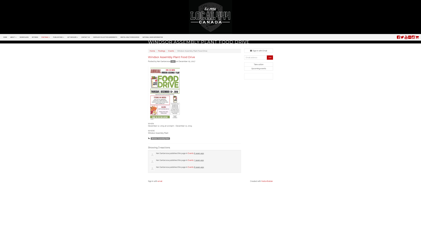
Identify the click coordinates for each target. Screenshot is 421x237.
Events (171, 51)
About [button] (12, 37)
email (160, 181)
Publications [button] (58, 37)
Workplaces (24, 37)
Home (5, 37)
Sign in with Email (259, 51)
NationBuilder (267, 181)
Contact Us (85, 37)
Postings (161, 51)
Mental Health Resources (129, 37)
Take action (258, 64)
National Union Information (153, 37)
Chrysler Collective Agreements (105, 37)
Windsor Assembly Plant (160, 138)
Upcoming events (258, 68)
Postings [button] (45, 37)
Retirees (35, 37)
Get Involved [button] (72, 37)
